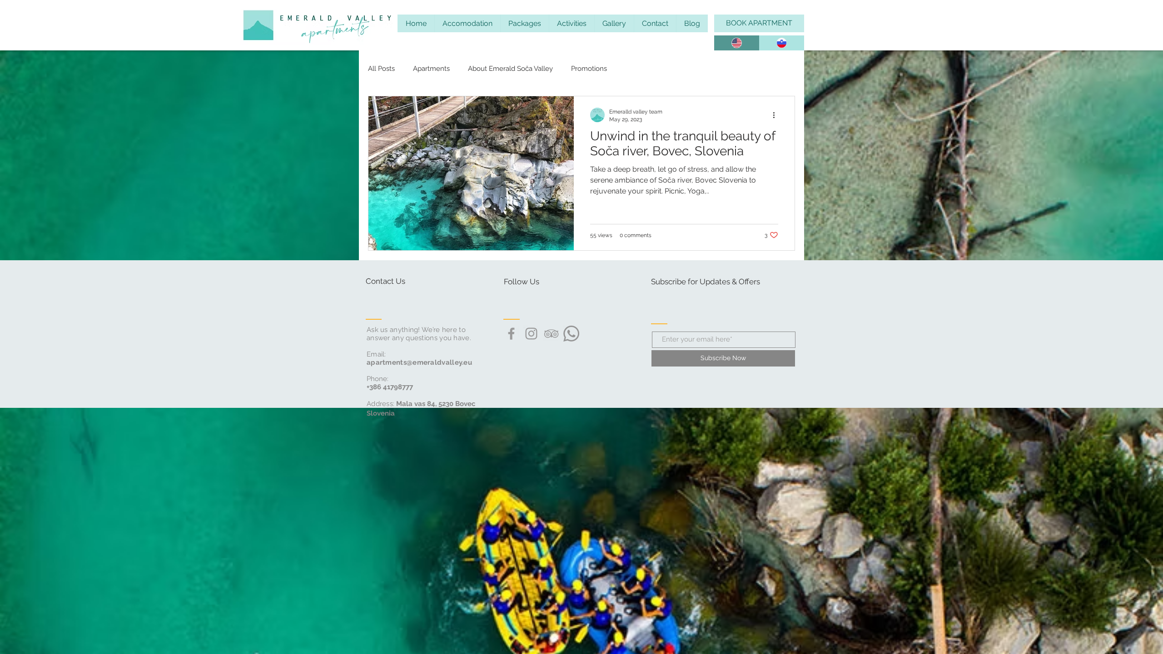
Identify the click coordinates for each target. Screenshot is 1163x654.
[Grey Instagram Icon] (531, 334)
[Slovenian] (782, 42)
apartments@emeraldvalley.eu (419, 362)
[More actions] (776, 114)
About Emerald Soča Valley (510, 68)
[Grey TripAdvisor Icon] (551, 334)
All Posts (381, 68)
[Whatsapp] (571, 334)
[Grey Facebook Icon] (511, 334)
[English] (736, 42)
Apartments (431, 68)
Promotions (589, 68)
